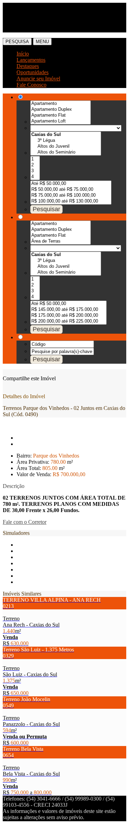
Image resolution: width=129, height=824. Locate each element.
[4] (35, 177)
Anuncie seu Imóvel (38, 78)
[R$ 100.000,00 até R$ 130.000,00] (71, 201)
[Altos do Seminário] (66, 152)
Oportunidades (33, 72)
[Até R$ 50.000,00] (71, 184)
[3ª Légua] (66, 141)
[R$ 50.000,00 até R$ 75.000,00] (71, 190)
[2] (35, 165)
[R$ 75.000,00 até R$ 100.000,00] (71, 195)
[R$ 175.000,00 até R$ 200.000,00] (68, 315)
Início (23, 54)
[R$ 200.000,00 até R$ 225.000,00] (68, 321)
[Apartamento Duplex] (60, 109)
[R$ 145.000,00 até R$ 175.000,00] (68, 310)
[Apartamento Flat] (60, 115)
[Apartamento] (60, 104)
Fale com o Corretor (24, 522)
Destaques (28, 66)
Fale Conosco (31, 85)
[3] (35, 171)
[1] (35, 159)
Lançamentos (31, 60)
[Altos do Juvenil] (66, 146)
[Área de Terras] (60, 241)
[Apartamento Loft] (60, 121)
